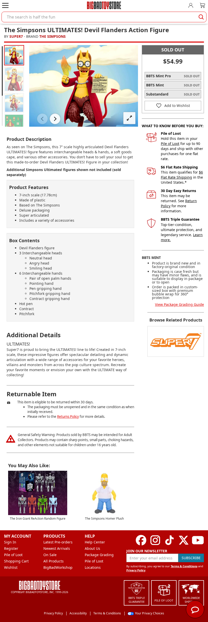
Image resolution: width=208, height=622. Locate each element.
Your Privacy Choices (149, 613)
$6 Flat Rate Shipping (182, 175)
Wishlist (11, 567)
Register (11, 548)
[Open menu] (5, 5)
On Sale (50, 554)
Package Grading (99, 554)
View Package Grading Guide (179, 304)
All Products (53, 561)
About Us (92, 548)
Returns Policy (68, 416)
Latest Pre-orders (58, 542)
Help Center (95, 542)
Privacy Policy (135, 570)
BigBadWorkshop (58, 567)
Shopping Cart (16, 561)
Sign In (10, 542)
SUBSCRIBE (191, 557)
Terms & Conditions (184, 566)
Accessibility (78, 613)
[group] (14, 55)
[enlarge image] (129, 118)
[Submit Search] (201, 17)
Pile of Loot (170, 143)
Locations (93, 567)
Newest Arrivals (56, 548)
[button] (42, 119)
